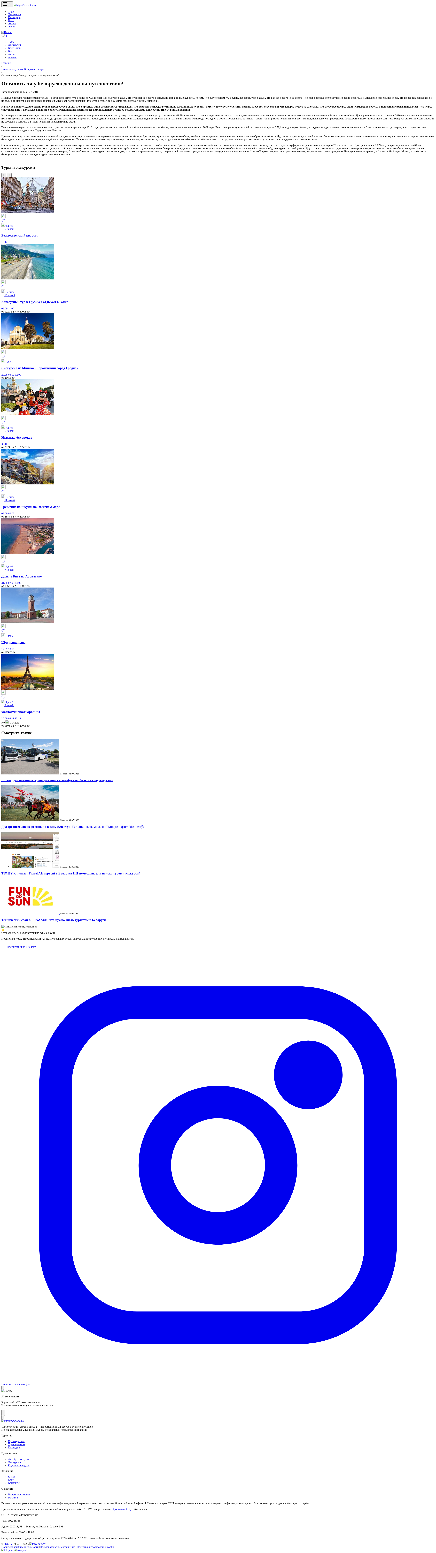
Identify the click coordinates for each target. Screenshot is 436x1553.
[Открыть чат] (3, 1413)
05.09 (11, 374)
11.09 (11, 308)
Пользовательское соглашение (57, 1547)
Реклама (13, 1497)
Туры (11, 11)
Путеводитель (16, 1441)
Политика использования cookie (95, 1547)
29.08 (4, 374)
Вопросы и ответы (19, 1494)
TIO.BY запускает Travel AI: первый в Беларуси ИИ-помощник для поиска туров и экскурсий (71, 873)
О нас (11, 1476)
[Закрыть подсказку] (2, 1387)
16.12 (4, 242)
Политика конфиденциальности (20, 1547)
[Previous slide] (3, 175)
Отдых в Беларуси (18, 1465)
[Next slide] (9, 175)
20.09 (4, 718)
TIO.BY (7, 1543)
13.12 (18, 718)
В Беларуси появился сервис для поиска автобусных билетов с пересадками (57, 780)
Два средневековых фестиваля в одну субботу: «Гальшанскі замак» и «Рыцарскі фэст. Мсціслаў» (73, 826)
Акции (12, 23)
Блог (11, 20)
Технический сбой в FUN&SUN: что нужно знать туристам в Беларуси (53, 920)
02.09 (4, 308)
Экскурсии (14, 14)
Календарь (14, 17)
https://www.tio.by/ (122, 1509)
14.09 (18, 582)
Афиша (12, 26)
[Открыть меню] (7, 4)
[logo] (25, 5)
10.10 (11, 649)
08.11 (11, 718)
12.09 (18, 374)
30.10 (4, 444)
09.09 (11, 513)
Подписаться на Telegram (21, 946)
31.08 (4, 582)
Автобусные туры (18, 1459)
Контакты (14, 1482)
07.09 (11, 582)
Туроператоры (16, 1444)
